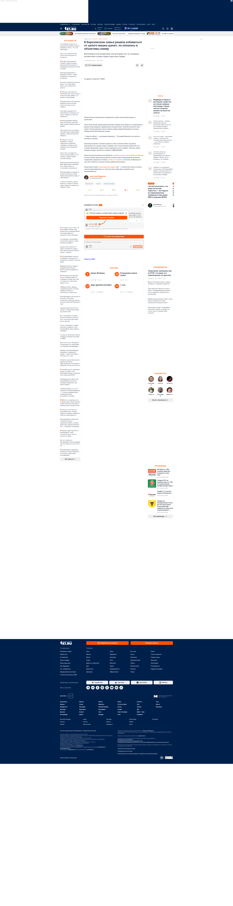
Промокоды (76, 24)
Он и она (133, 651)
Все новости (70, 40)
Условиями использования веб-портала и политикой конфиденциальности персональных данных (143, 742)
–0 (141, 220)
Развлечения (134, 666)
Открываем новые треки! (128, 274)
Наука (112, 666)
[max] (102, 687)
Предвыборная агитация (68, 672)
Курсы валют (141, 24)
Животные (89, 669)
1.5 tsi (123, 285)
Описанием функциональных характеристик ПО (130, 741)
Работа (132, 663)
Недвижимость (65, 24)
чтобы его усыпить (115, 160)
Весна (88, 657)
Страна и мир (155, 657)
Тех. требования (65, 669)
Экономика (154, 663)
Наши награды (65, 660)
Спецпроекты (155, 666)
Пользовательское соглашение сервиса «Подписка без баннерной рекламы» (138, 753)
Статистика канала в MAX (68, 675)
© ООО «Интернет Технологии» (68, 757)
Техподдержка (64, 666)
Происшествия (135, 660)
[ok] (97, 687)
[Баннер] (66, 33)
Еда (87, 666)
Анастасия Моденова (98, 176)
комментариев (95, 65)
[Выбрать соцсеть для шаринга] (142, 65)
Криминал (113, 654)
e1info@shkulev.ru (101, 747)
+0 (136, 220)
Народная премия (156, 669)
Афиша (118, 24)
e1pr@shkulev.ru (142, 736)
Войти (90, 247)
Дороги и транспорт (92, 663)
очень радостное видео (106, 167)
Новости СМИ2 (89, 259)
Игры (148, 24)
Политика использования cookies (126, 748)
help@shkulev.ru (72, 749)
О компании (64, 657)
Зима (111, 651)
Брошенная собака (109, 183)
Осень (132, 654)
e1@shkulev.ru (79, 745)
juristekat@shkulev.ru (65, 748)
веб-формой (90, 749)
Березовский (89, 183)
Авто (87, 651)
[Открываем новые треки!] (117, 276)
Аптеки (124, 24)
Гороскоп (132, 24)
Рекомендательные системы (125, 751)
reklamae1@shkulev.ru (148, 730)
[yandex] (116, 687)
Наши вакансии (65, 663)
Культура (113, 657)
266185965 (92, 224)
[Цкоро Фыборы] (88, 276)
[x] (107, 687)
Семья (132, 672)
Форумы (100, 24)
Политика (133, 657)
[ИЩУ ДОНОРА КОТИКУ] (88, 288)
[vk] (93, 687)
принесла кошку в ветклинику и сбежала (127, 155)
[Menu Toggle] (61, 28)
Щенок (98, 183)
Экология (154, 660)
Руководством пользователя (125, 739)
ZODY (153, 24)
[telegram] (88, 687)
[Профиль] (172, 28)
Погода (93, 24)
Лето (111, 660)
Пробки (108, 28)
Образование (114, 672)
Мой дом (113, 663)
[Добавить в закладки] (137, 65)
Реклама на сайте (65, 651)
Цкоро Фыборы (98, 273)
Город (88, 660)
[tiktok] (121, 687)
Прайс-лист (63, 654)
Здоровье (89, 672)
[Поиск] (163, 28)
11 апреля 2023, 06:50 (89, 60)
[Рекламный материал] (131, 28)
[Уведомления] (167, 28)
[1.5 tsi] (117, 288)
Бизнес (88, 654)
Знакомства (85, 24)
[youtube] (112, 687)
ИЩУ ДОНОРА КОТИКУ (101, 285)
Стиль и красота (156, 654)
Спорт (153, 651)
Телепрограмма (109, 24)
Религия (133, 669)
